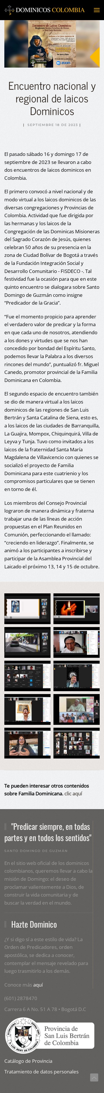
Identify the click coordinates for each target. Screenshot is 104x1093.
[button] (97, 10)
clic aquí (73, 793)
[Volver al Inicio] (44, 10)
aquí (38, 984)
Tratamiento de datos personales (41, 1071)
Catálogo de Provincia (28, 1061)
